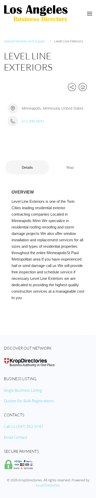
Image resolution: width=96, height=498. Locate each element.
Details (27, 167)
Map (70, 167)
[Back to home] (36, 13)
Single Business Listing (23, 390)
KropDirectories (47, 485)
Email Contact (15, 437)
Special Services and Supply (24, 41)
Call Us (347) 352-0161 (24, 426)
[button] (89, 13)
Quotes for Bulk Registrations (29, 400)
